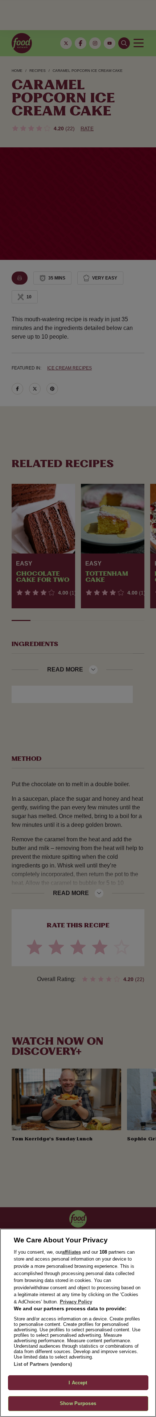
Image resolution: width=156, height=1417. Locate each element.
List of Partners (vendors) (43, 1364)
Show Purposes (78, 1403)
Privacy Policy (76, 1301)
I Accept (78, 1382)
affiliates (71, 1252)
